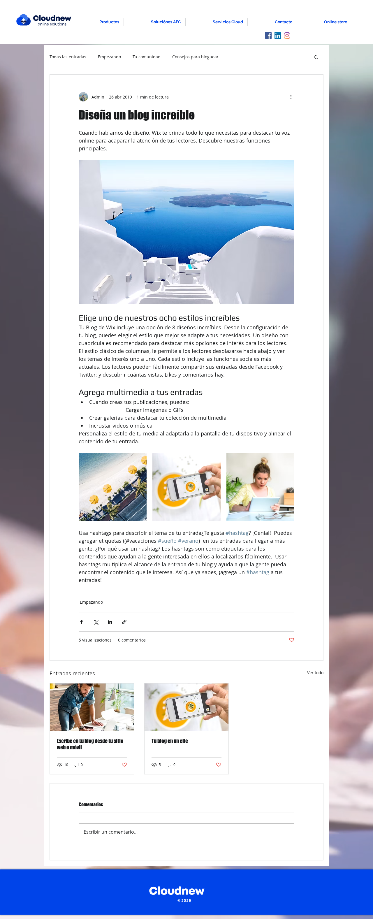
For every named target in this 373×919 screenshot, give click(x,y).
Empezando (109, 56)
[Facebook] (268, 35)
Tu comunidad (147, 56)
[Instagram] (287, 35)
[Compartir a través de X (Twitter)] (95, 622)
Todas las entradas (68, 56)
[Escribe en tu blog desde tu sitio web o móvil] (92, 707)
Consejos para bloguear (195, 56)
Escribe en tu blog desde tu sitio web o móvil (90, 744)
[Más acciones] (290, 96)
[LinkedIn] (278, 35)
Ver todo (315, 672)
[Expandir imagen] (113, 487)
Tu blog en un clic (170, 741)
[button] (316, 57)
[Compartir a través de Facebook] (81, 622)
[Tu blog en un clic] (187, 707)
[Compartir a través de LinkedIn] (110, 622)
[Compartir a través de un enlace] (124, 622)
